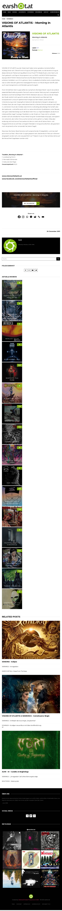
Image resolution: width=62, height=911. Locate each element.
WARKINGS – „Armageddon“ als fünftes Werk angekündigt (20, 776)
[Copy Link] (39, 217)
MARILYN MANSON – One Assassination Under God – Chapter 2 (12, 604)
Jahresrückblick (54, 12)
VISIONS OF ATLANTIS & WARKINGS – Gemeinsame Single (25, 716)
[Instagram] (23, 217)
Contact (46, 12)
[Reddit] (35, 217)
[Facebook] (19, 217)
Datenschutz (36, 904)
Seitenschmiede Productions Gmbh (29, 899)
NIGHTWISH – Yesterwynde (10, 781)
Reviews (14, 12)
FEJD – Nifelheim (12, 483)
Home (4, 12)
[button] (12, 840)
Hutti (20, 240)
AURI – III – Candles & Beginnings (15, 772)
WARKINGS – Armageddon (10, 666)
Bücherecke (38, 12)
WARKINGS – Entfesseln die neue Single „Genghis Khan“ (19, 720)
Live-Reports (22, 12)
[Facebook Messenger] (31, 217)
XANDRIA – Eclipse (9, 662)
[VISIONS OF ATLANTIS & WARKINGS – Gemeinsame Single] (31, 694)
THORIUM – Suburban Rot (12, 586)
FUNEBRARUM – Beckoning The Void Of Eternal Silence (12, 316)
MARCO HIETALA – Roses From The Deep (14, 671)
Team (13, 904)
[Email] (43, 217)
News (9, 12)
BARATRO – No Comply (12, 421)
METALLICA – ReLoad (12, 339)
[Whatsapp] (27, 217)
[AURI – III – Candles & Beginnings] (31, 750)
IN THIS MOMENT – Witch (12, 359)
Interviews (31, 12)
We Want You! (46, 904)
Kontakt (19, 904)
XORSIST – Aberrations (12, 441)
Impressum (27, 904)
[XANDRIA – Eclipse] (31, 640)
